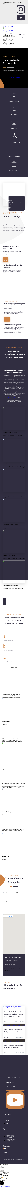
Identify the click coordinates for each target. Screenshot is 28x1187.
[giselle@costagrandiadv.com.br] (3, 1086)
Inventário (14, 114)
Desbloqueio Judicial (14, 156)
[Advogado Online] (14, 164)
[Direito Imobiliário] (14, 95)
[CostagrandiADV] (8, 26)
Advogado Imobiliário (9, 201)
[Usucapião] (14, 122)
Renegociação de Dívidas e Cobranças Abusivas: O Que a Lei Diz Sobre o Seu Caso (13, 1014)
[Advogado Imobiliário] (21, 203)
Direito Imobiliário (14, 101)
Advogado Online (14, 170)
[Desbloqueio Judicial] (14, 150)
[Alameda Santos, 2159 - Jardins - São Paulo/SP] (4, 1077)
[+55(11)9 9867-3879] (3, 1081)
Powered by (5, 1186)
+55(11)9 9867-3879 (9, 1082)
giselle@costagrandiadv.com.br (11, 1086)
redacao (6, 1021)
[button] (14, 1172)
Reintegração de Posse (14, 142)
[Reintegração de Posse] (14, 136)
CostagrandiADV (8, 31)
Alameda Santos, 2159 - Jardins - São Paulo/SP (15, 1077)
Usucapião (14, 128)
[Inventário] (14, 108)
